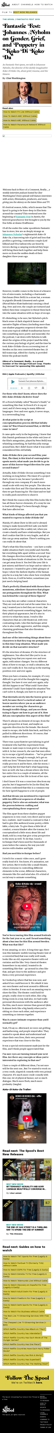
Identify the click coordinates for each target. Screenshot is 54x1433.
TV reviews (44, 1400)
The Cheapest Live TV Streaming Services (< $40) (24, 1323)
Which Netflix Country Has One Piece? (21, 1344)
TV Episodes (45, 1410)
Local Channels (44, 1413)
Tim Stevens (16, 1234)
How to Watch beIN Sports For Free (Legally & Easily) (25, 1306)
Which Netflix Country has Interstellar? (22, 1333)
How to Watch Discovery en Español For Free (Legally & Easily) (24, 1286)
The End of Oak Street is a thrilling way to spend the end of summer (26, 1228)
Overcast (10, 366)
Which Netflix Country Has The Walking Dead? (25, 1364)
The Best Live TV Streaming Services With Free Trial (26, 1317)
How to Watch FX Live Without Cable (21, 112)
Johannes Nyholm (12, 234)
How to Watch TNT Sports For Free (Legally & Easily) (25, 1257)
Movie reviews (43, 1397)
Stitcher (40, 374)
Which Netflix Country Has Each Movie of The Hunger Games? (25, 1338)
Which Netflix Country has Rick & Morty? (23, 1355)
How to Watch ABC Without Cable (19, 120)
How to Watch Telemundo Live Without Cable (25, 1280)
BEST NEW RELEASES (25, 12)
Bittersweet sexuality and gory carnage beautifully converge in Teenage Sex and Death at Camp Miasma (25, 1187)
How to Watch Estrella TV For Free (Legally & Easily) (25, 1275)
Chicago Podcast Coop (30, 363)
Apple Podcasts (17, 374)
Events (43, 1417)
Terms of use (45, 1427)
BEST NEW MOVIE (14, 1184)
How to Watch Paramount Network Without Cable (24, 125)
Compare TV (44, 1419)
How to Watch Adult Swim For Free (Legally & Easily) (25, 1292)
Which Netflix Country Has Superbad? (21, 1359)
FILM (5, 12)
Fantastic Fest (23, 216)
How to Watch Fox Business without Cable (23, 1311)
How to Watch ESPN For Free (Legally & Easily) (25, 1270)
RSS (5, 374)
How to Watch (43, 1404)
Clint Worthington (15, 78)
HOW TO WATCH (44, 4)
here (39, 1382)
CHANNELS (27, 4)
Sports (43, 1407)
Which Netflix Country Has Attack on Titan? (24, 1329)
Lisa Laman (15, 1193)
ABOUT (16, 4)
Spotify (30, 374)
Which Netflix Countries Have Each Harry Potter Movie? (26, 1349)
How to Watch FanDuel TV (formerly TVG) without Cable (23, 1264)
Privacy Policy (46, 1424)
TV (10, 12)
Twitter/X (44, 1422)
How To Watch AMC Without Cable (20, 116)
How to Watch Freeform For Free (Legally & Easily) (24, 1299)
